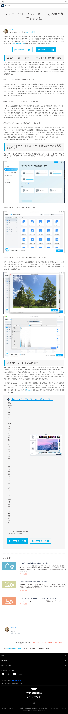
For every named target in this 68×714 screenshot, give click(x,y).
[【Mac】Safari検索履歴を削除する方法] (9, 566)
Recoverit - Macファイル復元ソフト (32, 399)
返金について (48, 708)
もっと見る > (24, 574)
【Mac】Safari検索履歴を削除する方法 (34, 563)
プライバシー (11, 708)
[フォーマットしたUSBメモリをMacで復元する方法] (9, 601)
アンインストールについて (59, 708)
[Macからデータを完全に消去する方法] (9, 584)
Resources (9, 648)
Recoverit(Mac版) (19, 43)
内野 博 (11, 30)
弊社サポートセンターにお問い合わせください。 (49, 643)
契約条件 (4, 708)
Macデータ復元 (30, 32)
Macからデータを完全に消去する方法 (33, 581)
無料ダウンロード (16, 541)
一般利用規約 (27, 708)
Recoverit (29, 390)
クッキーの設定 (19, 708)
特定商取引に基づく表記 (38, 708)
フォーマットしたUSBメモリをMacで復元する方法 (38, 598)
